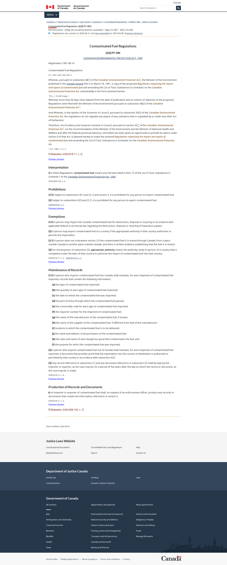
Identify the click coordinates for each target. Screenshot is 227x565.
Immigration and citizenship (58, 519)
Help (138, 447)
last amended (102, 33)
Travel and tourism (54, 525)
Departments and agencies (103, 504)
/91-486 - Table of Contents (143, 22)
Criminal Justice (53, 483)
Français (177, 2)
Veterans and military (145, 525)
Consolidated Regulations (115, 22)
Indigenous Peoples (145, 519)
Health (49, 542)
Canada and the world (101, 542)
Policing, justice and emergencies (106, 530)
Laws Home (85, 22)
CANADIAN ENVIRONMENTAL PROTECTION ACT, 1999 (112, 58)
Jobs (48, 514)
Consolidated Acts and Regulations (106, 447)
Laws (138, 477)
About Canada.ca (89, 559)
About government (144, 504)
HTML (67, 29)
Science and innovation (146, 514)
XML (107, 29)
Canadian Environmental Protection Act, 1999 (92, 176)
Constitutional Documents (58, 447)
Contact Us (141, 453)
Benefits (49, 536)
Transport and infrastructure (104, 536)
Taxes (48, 547)
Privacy (127, 559)
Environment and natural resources (107, 514)
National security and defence (104, 519)
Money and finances (100, 547)
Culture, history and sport (102, 525)
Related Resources (54, 453)
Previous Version (56, 159)
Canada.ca (51, 22)
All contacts (51, 504)
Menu (50, 14)
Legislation (97, 22)
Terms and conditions (110, 559)
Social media (51, 559)
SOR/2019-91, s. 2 (73, 258)
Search (94, 453)
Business (50, 530)
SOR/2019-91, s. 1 (56, 204)
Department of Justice (67, 22)
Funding (94, 477)
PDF (122, 29)
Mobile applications (69, 559)
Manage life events (144, 536)
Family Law (51, 477)
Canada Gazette (75, 83)
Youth (138, 530)
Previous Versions (134, 33)
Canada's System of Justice (103, 483)
